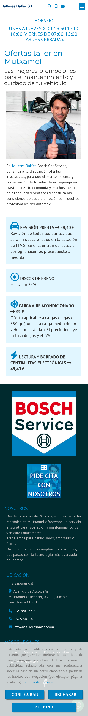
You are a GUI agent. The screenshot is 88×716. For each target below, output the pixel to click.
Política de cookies (38, 682)
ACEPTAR (44, 707)
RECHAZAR (65, 694)
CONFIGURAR (25, 694)
